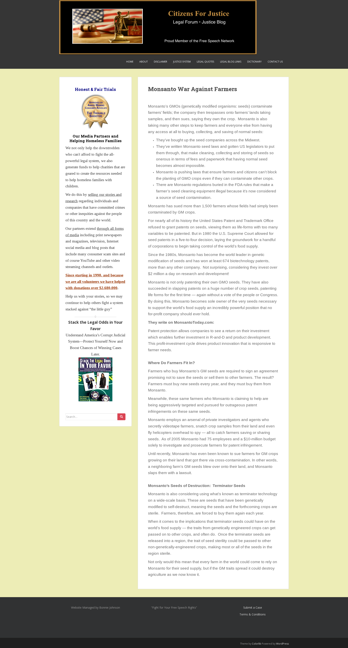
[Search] (121, 416)
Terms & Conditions (252, 614)
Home (129, 61)
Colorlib (256, 643)
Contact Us (275, 61)
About (143, 61)
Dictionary (254, 61)
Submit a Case (252, 607)
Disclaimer (160, 61)
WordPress (282, 643)
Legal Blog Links (230, 61)
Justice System (182, 61)
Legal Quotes (205, 61)
